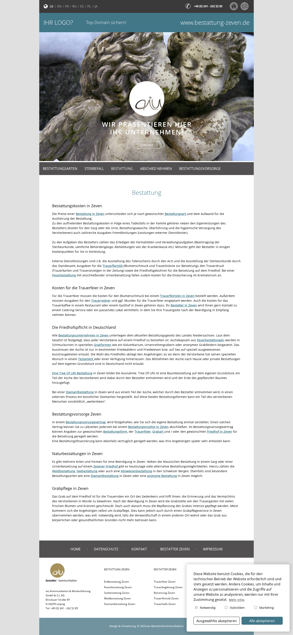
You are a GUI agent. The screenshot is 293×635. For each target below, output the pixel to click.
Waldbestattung (63, 471)
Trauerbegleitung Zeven (168, 587)
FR (67, 6)
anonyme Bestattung (162, 476)
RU (74, 6)
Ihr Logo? (58, 22)
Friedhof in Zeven (219, 431)
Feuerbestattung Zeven (118, 587)
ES (82, 6)
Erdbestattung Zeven (116, 581)
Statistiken (237, 608)
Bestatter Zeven (175, 549)
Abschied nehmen (156, 168)
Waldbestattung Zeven (117, 598)
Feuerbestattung (64, 275)
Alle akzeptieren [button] (262, 620)
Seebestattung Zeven (116, 593)
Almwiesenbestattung (136, 471)
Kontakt (139, 549)
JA (96, 6)
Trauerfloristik (113, 266)
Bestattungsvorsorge (200, 168)
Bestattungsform (115, 431)
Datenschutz (106, 549)
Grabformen (102, 345)
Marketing (266, 608)
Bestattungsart (175, 214)
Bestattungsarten (60, 168)
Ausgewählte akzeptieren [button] (216, 620)
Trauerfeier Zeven (164, 581)
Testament (86, 359)
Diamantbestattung (80, 392)
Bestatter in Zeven (183, 305)
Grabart (158, 431)
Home (76, 549)
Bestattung (122, 168)
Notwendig (207, 608)
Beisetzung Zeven (164, 593)
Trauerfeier (142, 431)
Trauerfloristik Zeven (166, 598)
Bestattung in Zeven (90, 214)
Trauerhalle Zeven (165, 604)
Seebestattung (87, 471)
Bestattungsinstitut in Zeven (148, 427)
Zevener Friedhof (106, 466)
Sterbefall (94, 168)
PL (89, 6)
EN (59, 6)
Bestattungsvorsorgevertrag (86, 422)
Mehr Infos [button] (237, 600)
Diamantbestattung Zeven (119, 604)
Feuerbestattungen (210, 340)
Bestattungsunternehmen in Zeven (83, 335)
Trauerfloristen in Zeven (177, 296)
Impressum (212, 549)
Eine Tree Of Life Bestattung (72, 373)
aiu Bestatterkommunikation (165, 626)
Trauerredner (101, 300)
